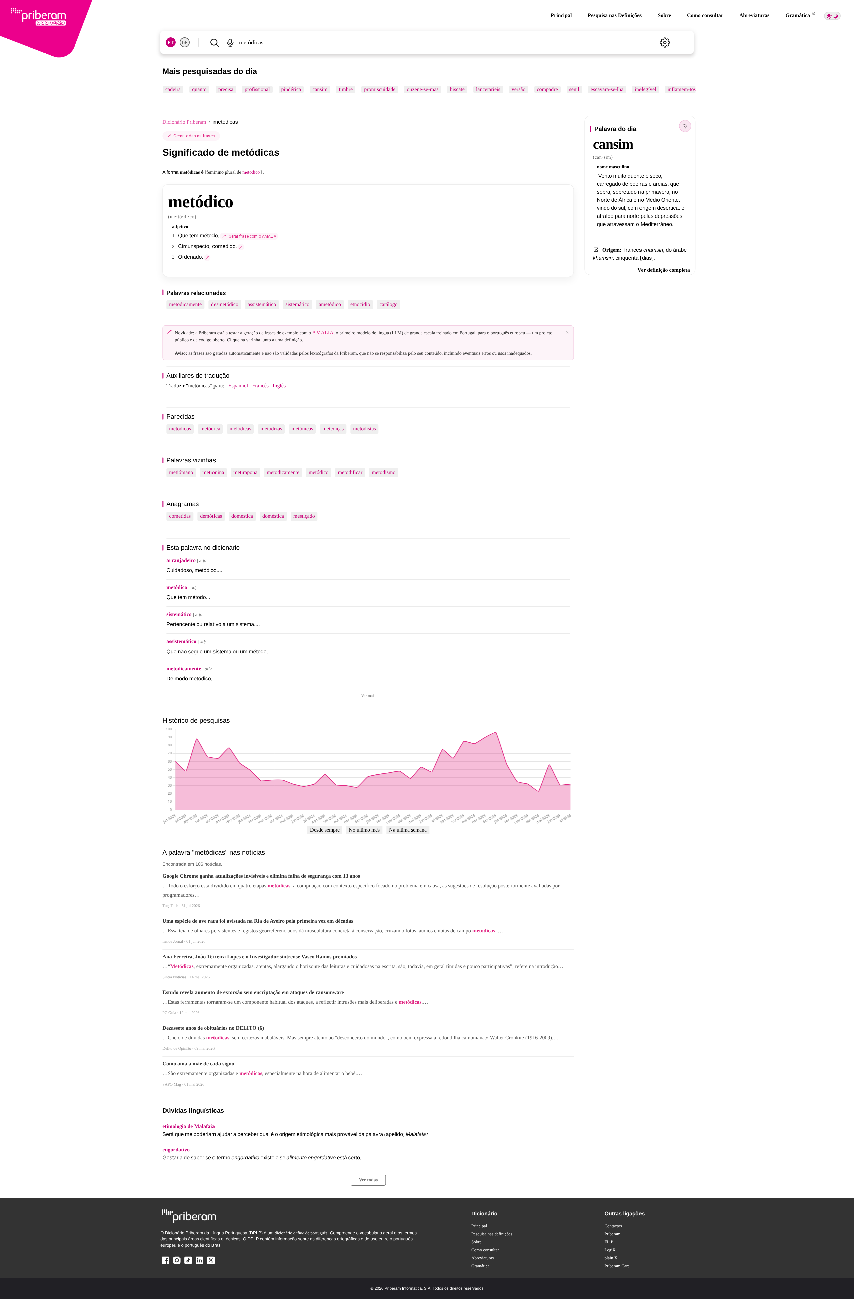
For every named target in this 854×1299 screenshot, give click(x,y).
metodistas (364, 429)
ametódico (330, 304)
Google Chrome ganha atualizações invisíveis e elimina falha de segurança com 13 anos (261, 876)
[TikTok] (188, 1264)
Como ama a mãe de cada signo (198, 1064)
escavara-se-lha (607, 89)
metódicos (180, 429)
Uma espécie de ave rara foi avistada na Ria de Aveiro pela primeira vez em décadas (257, 921)
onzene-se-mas (423, 89)
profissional (257, 89)
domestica (242, 516)
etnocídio (360, 304)
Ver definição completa (663, 270)
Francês (260, 386)
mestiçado (304, 516)
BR (185, 42)
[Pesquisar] (214, 42)
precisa (225, 89)
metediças (333, 429)
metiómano (181, 472)
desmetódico (224, 304)
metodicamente (185, 304)
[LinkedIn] (199, 1264)
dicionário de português (301, 1232)
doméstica (273, 516)
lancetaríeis (488, 89)
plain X (610, 1257)
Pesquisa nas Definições (615, 15)
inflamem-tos (682, 89)
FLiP (608, 1241)
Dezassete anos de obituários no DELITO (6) (213, 1028)
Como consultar (705, 15)
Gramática (798, 15)
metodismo (383, 472)
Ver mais (368, 695)
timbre (346, 89)
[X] (211, 1264)
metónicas (302, 429)
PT (171, 42)
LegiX (609, 1249)
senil (574, 89)
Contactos (613, 1225)
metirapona (245, 472)
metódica (210, 429)
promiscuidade (380, 89)
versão (519, 89)
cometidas (180, 516)
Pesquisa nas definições (491, 1233)
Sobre (664, 15)
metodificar (350, 472)
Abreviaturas (754, 15)
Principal (561, 15)
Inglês (279, 386)
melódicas (240, 429)
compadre (547, 89)
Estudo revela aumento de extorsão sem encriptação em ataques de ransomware (253, 992)
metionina (213, 472)
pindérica (291, 89)
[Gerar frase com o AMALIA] (241, 247)
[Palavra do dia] (685, 126)
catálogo (388, 304)
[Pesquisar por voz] (230, 42)
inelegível (645, 89)
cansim (319, 89)
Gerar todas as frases (194, 135)
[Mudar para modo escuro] (832, 16)
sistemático (297, 304)
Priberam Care (616, 1265)
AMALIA (323, 333)
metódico (319, 472)
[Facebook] (165, 1264)
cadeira (173, 89)
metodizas (271, 429)
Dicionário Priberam (184, 122)
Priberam (612, 1233)
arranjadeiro (181, 560)
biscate (457, 89)
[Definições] (665, 42)
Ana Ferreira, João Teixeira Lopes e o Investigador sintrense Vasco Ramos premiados (259, 957)
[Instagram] (177, 1264)
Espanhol (238, 386)
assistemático (262, 304)
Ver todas (368, 1180)
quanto (199, 89)
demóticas (211, 516)
